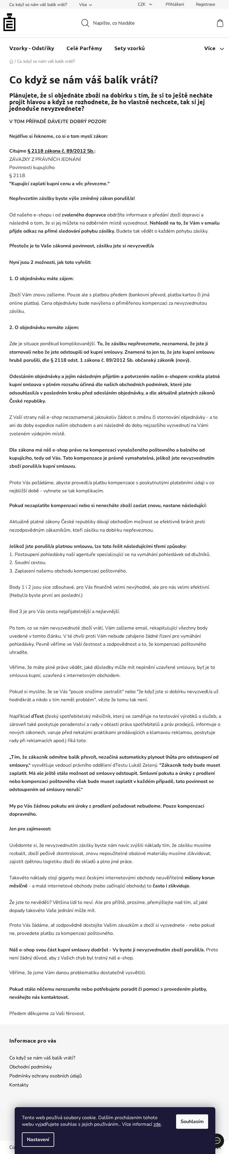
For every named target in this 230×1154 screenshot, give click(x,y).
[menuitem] (31, 48)
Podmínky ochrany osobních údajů (45, 1076)
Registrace (205, 4)
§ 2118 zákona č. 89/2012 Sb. (61, 151)
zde (155, 1124)
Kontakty (18, 1085)
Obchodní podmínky (30, 1067)
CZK (142, 4)
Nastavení (36, 1139)
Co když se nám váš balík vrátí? (38, 5)
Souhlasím (190, 1121)
